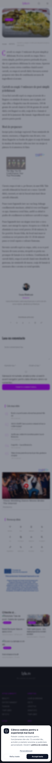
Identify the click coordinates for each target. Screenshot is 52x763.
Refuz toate (15, 756)
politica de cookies (39, 745)
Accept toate (37, 756)
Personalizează (26, 751)
